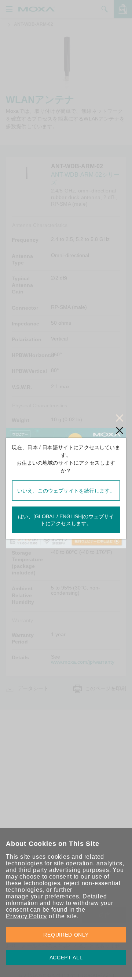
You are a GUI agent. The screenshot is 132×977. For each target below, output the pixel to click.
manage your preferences (42, 896)
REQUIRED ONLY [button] (65, 935)
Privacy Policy (26, 916)
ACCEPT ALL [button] (66, 957)
